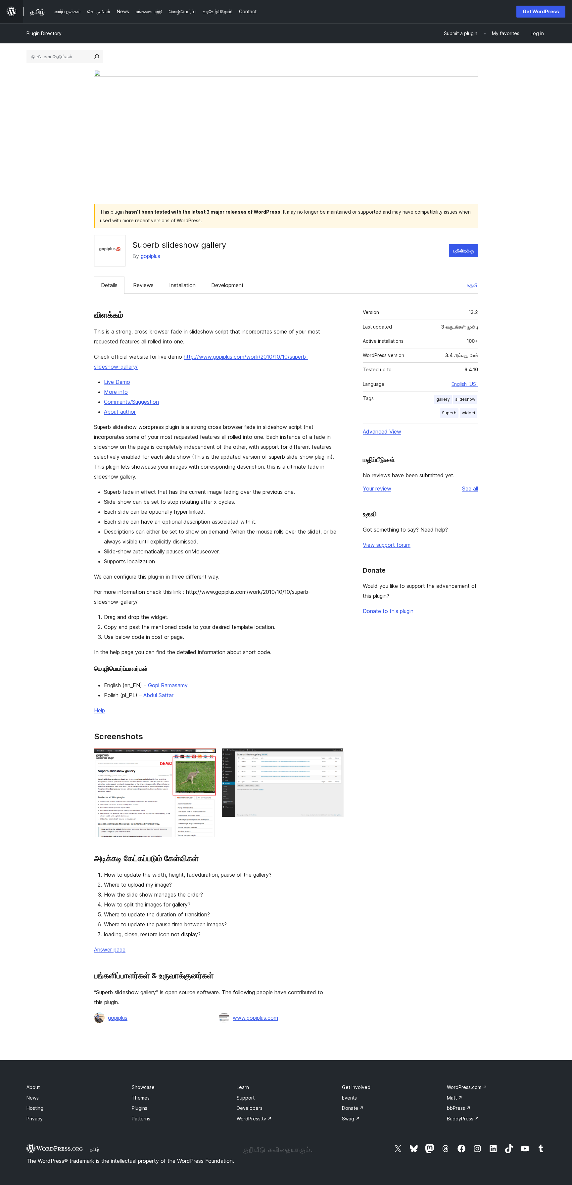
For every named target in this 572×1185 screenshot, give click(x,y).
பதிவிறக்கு (463, 250)
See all (470, 488)
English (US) (465, 384)
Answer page (109, 949)
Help (99, 710)
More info (116, 391)
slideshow (465, 399)
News (32, 1098)
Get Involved (356, 1087)
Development (227, 285)
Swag (351, 1118)
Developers (249, 1108)
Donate (353, 1108)
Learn (243, 1087)
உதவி (472, 285)
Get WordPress (541, 11)
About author (120, 411)
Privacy (34, 1118)
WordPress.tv (254, 1118)
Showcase (143, 1087)
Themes (141, 1098)
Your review (377, 488)
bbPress (459, 1108)
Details (109, 285)
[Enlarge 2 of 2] (334, 757)
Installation (182, 285)
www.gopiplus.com (255, 1017)
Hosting (34, 1108)
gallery (443, 399)
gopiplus (150, 256)
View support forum (386, 544)
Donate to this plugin (388, 611)
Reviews (143, 285)
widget (468, 412)
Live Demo (117, 382)
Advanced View (382, 431)
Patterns (141, 1118)
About (33, 1087)
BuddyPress (463, 1118)
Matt (454, 1098)
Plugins (139, 1108)
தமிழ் (94, 1149)
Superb (449, 412)
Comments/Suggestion (131, 401)
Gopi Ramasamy (168, 685)
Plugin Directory (44, 33)
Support (246, 1098)
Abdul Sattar (158, 695)
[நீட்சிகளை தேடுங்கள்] (96, 56)
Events (349, 1098)
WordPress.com (467, 1087)
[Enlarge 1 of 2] (207, 757)
